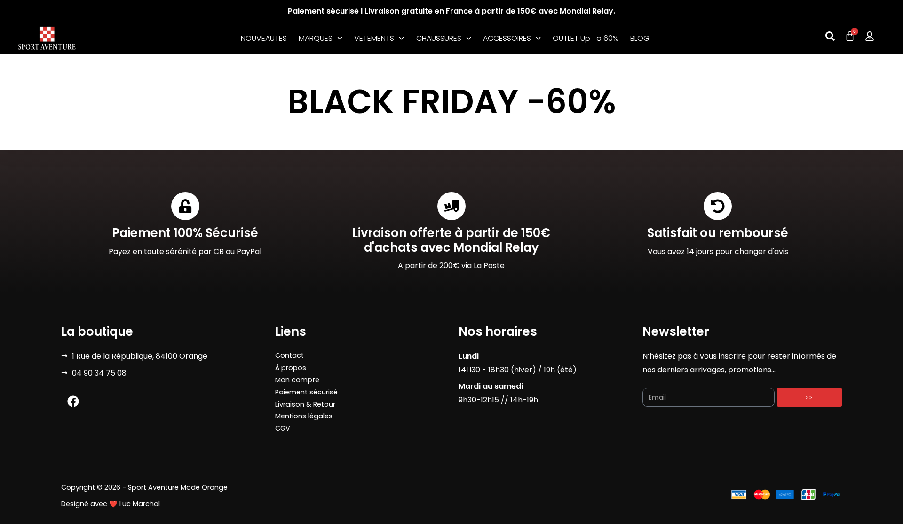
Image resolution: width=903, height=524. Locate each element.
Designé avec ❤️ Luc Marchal (110, 504)
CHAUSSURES (438, 38)
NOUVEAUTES (264, 38)
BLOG (640, 38)
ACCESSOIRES (507, 38)
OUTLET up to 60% (585, 38)
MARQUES (316, 38)
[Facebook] (73, 401)
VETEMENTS (374, 38)
